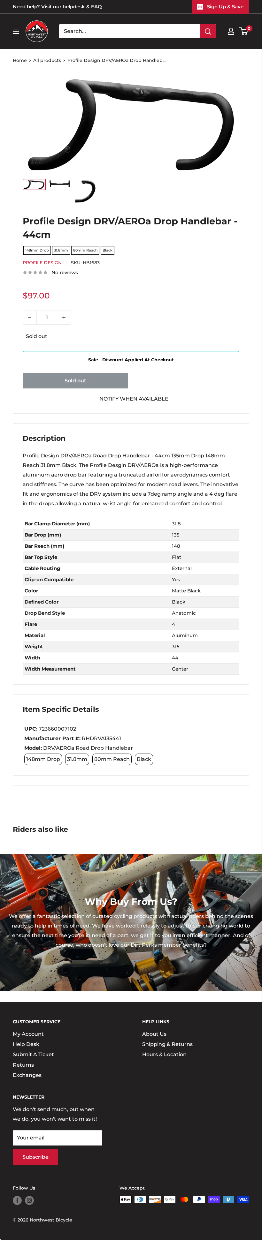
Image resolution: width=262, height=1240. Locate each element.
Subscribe (35, 1157)
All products (47, 60)
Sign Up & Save (225, 7)
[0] (244, 31)
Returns (23, 1065)
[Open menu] (16, 31)
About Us (154, 1034)
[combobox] (129, 31)
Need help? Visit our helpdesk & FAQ (57, 7)
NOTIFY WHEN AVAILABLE (133, 399)
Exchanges (27, 1075)
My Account (28, 1034)
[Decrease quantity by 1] (29, 317)
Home (20, 60)
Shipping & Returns (167, 1044)
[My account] (231, 31)
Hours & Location (164, 1054)
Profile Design (42, 263)
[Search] (208, 31)
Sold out (75, 381)
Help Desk (26, 1044)
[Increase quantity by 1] (64, 317)
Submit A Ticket (33, 1054)
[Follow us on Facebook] (17, 1200)
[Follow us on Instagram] (29, 1200)
